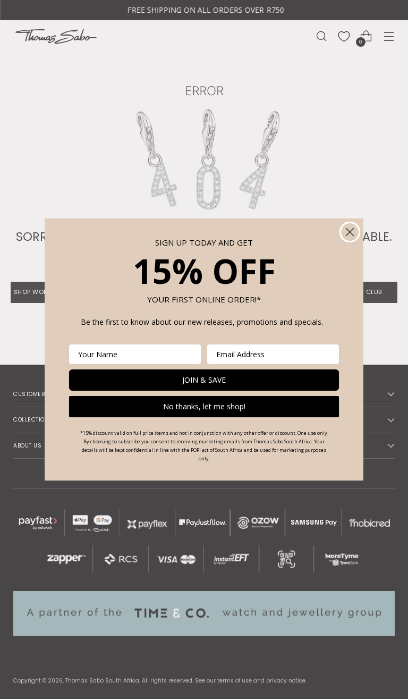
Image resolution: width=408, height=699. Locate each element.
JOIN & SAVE (204, 380)
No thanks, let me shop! (204, 406)
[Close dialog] (350, 232)
